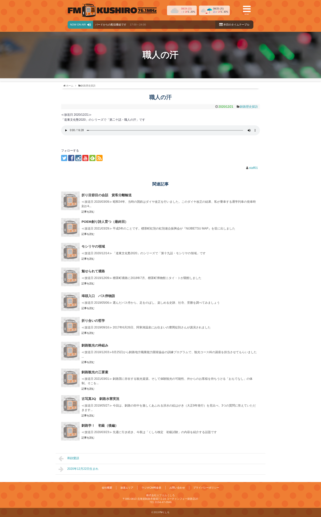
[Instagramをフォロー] (78, 158)
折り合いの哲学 (93, 320)
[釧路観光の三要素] (70, 378)
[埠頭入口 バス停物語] (70, 301)
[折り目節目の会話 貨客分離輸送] (70, 201)
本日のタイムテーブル (236, 24)
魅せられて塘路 (93, 271)
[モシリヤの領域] (70, 252)
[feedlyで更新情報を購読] (92, 158)
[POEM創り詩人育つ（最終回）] (70, 227)
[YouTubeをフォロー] (85, 158)
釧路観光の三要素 (95, 372)
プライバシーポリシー (206, 487)
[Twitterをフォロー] (64, 158)
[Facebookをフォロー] (71, 158)
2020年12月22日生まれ (82, 468)
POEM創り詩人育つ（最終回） (105, 222)
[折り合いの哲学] (70, 326)
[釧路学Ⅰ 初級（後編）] (70, 431)
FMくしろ (112, 10)
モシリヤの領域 (93, 246)
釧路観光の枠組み (95, 345)
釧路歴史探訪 (249, 106)
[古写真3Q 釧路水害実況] (70, 404)
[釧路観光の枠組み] (70, 351)
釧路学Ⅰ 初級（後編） (100, 425)
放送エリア (126, 487)
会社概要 (107, 487)
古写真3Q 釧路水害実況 (100, 399)
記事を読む (88, 211)
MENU (246, 14)
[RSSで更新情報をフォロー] (99, 158)
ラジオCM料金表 (151, 487)
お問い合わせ (177, 487)
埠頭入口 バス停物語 (98, 296)
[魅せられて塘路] (70, 277)
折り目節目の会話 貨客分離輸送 (107, 195)
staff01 (253, 167)
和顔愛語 (73, 458)
